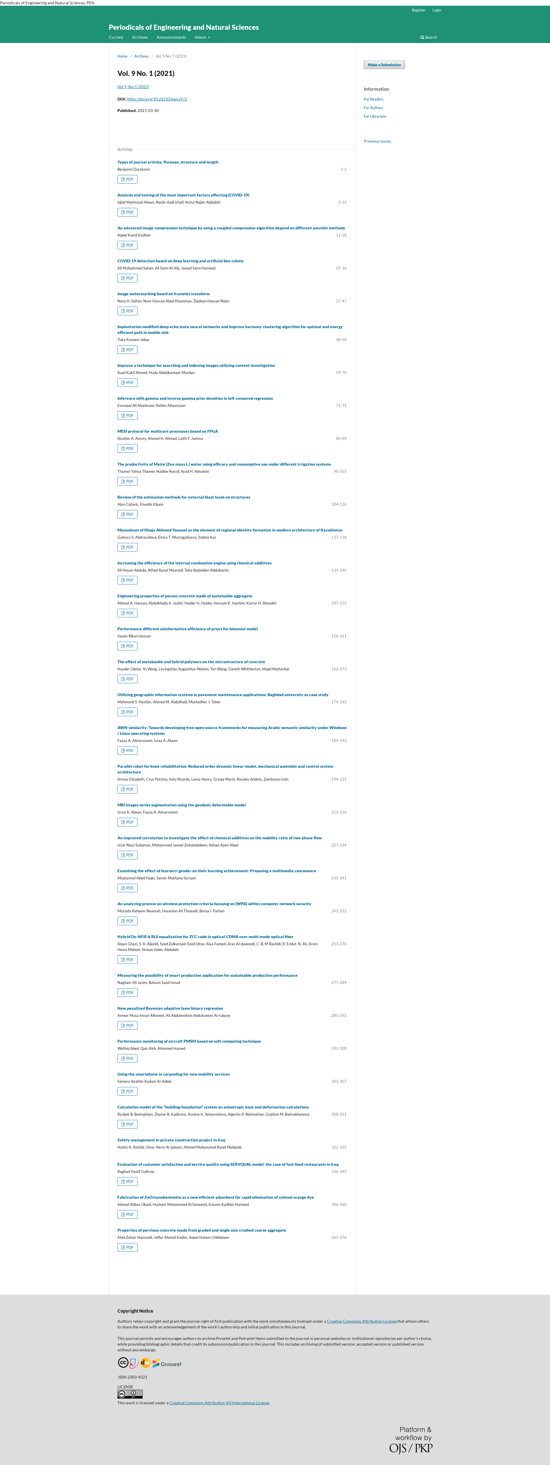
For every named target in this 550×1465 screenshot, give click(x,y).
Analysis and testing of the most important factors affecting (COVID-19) (183, 194)
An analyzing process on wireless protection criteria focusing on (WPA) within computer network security (214, 903)
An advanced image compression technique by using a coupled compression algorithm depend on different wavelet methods (231, 227)
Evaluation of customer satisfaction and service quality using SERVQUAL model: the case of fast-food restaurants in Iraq (228, 1164)
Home (122, 56)
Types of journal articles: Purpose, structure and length (167, 162)
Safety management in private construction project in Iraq (171, 1139)
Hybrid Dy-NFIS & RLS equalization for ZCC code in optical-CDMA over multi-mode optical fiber (205, 936)
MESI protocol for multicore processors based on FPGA (167, 431)
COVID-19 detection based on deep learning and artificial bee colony (180, 260)
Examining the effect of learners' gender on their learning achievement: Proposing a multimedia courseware (216, 870)
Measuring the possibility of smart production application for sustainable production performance (207, 975)
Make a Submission (384, 64)
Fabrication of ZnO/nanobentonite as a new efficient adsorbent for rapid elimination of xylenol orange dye (215, 1197)
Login (436, 10)
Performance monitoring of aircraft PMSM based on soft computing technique (189, 1041)
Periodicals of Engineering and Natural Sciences (184, 27)
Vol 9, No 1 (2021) (133, 86)
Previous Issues (377, 141)
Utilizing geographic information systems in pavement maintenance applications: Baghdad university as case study (223, 694)
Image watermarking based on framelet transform (163, 293)
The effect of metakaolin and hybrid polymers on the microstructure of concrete (191, 661)
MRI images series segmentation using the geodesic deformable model (181, 804)
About (201, 37)
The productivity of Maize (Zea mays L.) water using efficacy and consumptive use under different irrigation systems (224, 464)
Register (419, 10)
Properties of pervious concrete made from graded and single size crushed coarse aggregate (201, 1230)
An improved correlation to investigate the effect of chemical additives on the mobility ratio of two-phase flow (219, 837)
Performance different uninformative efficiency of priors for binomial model (187, 628)
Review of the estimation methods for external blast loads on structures (183, 497)
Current (116, 37)
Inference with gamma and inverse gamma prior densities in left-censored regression (195, 398)
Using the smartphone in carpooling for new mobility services (173, 1074)
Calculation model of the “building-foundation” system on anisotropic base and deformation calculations (213, 1106)
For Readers (374, 99)
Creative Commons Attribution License (361, 1321)
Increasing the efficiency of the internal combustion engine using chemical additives (194, 562)
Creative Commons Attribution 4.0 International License (219, 1402)
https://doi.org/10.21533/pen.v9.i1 (157, 99)
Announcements (171, 37)
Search (430, 37)
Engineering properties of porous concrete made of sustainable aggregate (184, 595)
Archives (140, 37)
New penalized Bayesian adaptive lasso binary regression (170, 1008)
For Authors (373, 107)
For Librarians (375, 116)
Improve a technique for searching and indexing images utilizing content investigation (196, 365)
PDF (129, 179)
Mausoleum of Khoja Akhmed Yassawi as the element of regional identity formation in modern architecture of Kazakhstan (230, 529)
